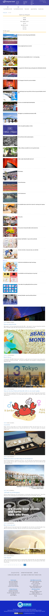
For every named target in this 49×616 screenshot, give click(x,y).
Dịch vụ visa (35, 585)
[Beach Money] (24, 341)
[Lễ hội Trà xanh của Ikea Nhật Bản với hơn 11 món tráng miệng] (10, 61)
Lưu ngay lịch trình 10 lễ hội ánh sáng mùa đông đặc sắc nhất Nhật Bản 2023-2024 (32, 67)
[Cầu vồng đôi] (24, 542)
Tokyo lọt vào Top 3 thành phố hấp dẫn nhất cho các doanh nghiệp (22, 391)
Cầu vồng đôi (7, 557)
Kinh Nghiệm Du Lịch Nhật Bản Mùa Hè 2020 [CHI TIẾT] (27, 113)
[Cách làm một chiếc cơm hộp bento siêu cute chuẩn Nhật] (10, 254)
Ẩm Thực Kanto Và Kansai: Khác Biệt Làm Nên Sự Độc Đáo (28, 227)
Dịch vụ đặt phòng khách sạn (36, 586)
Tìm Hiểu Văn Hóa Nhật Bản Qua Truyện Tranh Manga (27, 262)
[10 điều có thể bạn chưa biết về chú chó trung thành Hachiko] (10, 152)
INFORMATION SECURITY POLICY (29, 613)
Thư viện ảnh (13, 594)
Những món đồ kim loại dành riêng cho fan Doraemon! (18, 458)
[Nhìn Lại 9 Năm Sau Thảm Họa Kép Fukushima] (10, 141)
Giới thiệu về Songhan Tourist (36, 591)
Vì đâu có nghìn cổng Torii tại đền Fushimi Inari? (26, 158)
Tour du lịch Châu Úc (13, 585)
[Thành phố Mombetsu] (10, 186)
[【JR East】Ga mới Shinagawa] (24, 477)
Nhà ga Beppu (20, 171)
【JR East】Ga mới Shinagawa (12, 492)
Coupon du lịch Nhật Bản (13, 586)
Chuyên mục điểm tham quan (13, 592)
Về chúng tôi (42, 0)
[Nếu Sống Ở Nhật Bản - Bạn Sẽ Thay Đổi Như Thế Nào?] (10, 299)
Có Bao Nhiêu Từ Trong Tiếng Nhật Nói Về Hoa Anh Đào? (27, 284)
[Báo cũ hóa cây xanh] (24, 509)
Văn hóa (24, 28)
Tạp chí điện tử (13, 595)
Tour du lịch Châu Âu (13, 582)
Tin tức (24, 19)
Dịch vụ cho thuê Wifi (35, 583)
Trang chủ (5, 12)
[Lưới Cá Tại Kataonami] (10, 197)
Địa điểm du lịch (24, 25)
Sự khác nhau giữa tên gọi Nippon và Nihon (25, 125)
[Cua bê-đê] (24, 409)
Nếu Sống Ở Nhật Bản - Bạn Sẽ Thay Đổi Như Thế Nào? (27, 295)
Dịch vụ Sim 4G (36, 582)
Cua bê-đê (7, 424)
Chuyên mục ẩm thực (13, 590)
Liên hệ (44, 2)
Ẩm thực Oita (20, 216)
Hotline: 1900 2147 (35, 592)
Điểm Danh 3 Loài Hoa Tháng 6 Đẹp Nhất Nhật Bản (26, 34)
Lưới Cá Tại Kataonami (22, 193)
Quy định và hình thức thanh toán (31, 575)
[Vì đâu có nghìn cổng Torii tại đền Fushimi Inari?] (10, 163)
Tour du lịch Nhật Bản (13, 581)
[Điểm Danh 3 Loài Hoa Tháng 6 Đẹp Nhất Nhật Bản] (10, 39)
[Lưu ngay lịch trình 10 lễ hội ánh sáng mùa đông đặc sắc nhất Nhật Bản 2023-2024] (10, 72)
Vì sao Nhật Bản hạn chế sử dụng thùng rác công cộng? (27, 273)
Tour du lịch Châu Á (13, 583)
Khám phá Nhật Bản (26, 572)
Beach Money (7, 357)
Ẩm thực (24, 27)
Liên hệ (36, 572)
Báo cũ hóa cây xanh (9, 525)
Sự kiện (24, 17)
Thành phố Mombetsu (21, 182)
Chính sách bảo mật (14, 575)
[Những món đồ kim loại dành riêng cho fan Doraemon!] (24, 443)
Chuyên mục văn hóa (13, 591)
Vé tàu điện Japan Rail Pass (35, 581)
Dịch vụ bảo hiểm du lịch (36, 587)
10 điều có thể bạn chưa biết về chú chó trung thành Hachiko (28, 147)
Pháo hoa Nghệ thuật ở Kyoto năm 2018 (25, 45)
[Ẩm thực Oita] (10, 221)
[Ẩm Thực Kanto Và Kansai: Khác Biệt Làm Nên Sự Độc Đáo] (10, 232)
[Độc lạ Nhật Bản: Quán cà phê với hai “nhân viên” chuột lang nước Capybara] (10, 208)
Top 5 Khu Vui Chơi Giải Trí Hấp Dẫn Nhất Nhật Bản (26, 102)
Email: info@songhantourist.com (35, 594)
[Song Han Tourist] (9, 1)
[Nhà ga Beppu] (10, 175)
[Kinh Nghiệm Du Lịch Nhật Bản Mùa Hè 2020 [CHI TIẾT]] (10, 117)
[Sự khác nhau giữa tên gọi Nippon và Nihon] (10, 130)
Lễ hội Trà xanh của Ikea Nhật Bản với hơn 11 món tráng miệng (28, 56)
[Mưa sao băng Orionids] (24, 314)
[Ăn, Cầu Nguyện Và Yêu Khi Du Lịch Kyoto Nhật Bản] (10, 84)
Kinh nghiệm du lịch (24, 21)
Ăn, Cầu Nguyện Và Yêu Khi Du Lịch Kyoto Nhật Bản (27, 80)
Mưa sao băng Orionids (10, 324)
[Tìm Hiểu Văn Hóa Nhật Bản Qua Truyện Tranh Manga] (10, 266)
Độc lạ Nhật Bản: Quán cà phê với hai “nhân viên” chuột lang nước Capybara (31, 204)
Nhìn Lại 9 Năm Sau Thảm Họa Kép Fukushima (25, 136)
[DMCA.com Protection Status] (18, 613)
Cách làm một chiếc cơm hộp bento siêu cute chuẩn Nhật (28, 249)
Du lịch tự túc (15, 572)
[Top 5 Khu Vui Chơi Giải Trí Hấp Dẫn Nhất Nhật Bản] (10, 106)
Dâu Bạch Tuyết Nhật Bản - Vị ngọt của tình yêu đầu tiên (27, 238)
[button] (46, 8)
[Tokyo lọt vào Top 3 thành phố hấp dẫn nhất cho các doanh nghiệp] (24, 375)
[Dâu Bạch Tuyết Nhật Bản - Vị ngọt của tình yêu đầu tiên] (10, 243)
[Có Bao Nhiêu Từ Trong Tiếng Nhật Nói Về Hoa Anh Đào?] (10, 288)
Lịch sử (24, 23)
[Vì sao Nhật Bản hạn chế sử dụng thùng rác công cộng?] (10, 277)
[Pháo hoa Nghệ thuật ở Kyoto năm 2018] (10, 50)
